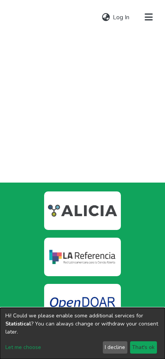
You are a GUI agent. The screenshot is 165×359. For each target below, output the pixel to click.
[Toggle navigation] (148, 17)
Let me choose (23, 347)
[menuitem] (106, 17)
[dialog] (82, 333)
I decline (115, 347)
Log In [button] (121, 17)
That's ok (143, 347)
